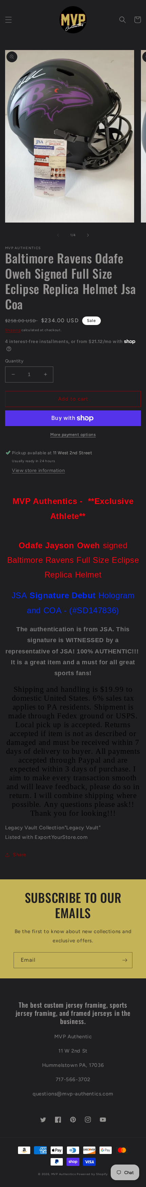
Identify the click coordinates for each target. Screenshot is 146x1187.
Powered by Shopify (92, 1174)
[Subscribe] (124, 960)
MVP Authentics (63, 1174)
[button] (8, 19)
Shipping (13, 330)
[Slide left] (58, 235)
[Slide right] (87, 235)
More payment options (73, 434)
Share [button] (19, 855)
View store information (38, 470)
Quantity (14, 360)
